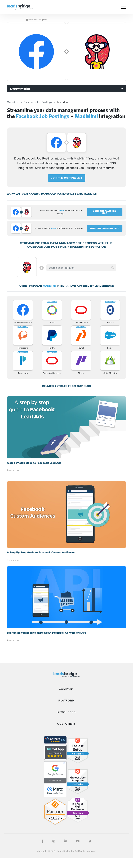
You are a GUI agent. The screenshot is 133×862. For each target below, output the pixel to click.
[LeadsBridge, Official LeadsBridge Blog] (20, 7)
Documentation (20, 89)
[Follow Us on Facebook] (42, 841)
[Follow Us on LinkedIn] (65, 841)
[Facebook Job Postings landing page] (36, 51)
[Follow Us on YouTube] (77, 841)
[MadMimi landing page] (96, 51)
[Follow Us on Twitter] (90, 841)
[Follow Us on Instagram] (53, 841)
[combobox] (81, 267)
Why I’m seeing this (37, 20)
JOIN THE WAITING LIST (66, 178)
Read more (13, 470)
